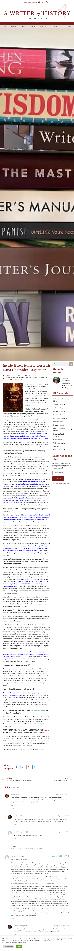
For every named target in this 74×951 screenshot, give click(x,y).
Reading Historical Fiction (59, 429)
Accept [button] (19, 946)
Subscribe (58, 479)
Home (4, 26)
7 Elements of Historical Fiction (61, 400)
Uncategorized (58, 440)
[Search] (71, 364)
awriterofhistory (18, 816)
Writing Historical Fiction (18, 380)
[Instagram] (46, 2)
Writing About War (59, 443)
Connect (68, 26)
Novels (43, 26)
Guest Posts (57, 415)
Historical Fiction (31, 378)
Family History (58, 411)
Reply (12, 808)
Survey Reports (28, 26)
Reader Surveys (58, 425)
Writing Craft (57, 446)
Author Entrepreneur (60, 408)
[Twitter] (43, 2)
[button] (37, 23)
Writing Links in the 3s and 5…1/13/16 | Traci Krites (27, 848)
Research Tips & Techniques (58, 435)
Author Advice (58, 405)
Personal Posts (58, 422)
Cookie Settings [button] (8, 946)
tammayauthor (16, 794)
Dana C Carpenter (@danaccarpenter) (26, 832)
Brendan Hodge (16, 856)
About (14, 26)
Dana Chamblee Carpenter (34, 384)
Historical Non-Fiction (60, 418)
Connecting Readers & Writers (15, 378)
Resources (55, 26)
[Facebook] (39, 2)
